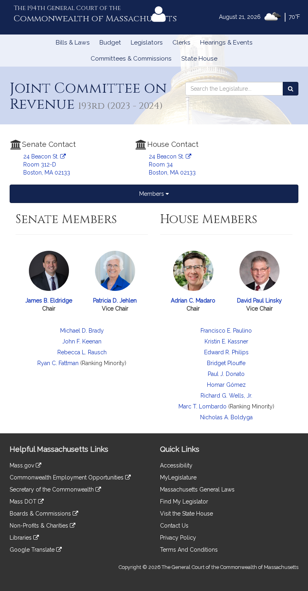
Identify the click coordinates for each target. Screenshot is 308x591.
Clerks (181, 42)
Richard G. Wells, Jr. (226, 395)
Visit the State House (186, 513)
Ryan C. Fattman (58, 363)
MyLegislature (178, 477)
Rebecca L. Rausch (82, 352)
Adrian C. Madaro (193, 300)
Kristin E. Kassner (226, 341)
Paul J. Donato (226, 374)
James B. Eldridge (48, 300)
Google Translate (33, 549)
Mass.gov (23, 465)
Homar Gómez (226, 385)
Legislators (147, 42)
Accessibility (176, 465)
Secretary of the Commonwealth (52, 489)
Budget (110, 42)
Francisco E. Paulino (226, 330)
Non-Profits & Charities (40, 525)
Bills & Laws (73, 42)
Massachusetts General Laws (197, 489)
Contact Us (174, 525)
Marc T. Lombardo (202, 406)
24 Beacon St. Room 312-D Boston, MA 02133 (46, 164)
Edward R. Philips (226, 352)
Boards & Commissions (41, 513)
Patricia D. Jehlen (115, 300)
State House (199, 58)
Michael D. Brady (82, 330)
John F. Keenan (81, 341)
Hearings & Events (226, 42)
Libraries (21, 537)
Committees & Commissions (131, 58)
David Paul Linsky (259, 300)
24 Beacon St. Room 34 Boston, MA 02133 (172, 164)
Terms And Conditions (189, 549)
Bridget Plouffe (226, 363)
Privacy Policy (178, 537)
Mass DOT (24, 501)
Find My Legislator (184, 501)
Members (152, 194)
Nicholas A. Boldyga (226, 417)
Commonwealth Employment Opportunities (67, 477)
